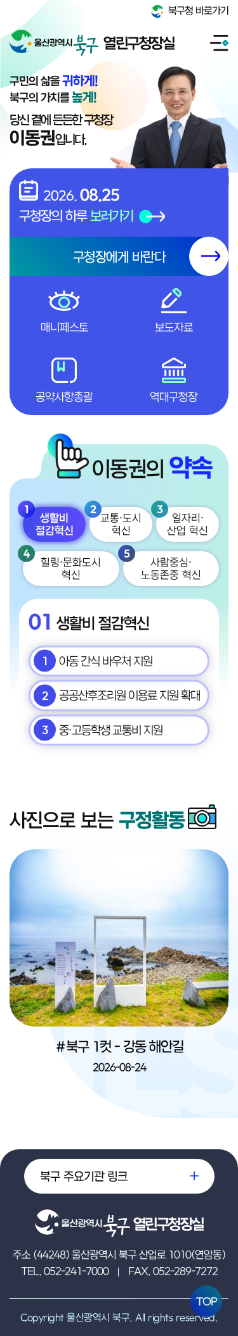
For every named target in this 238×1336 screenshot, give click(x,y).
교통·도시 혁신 (116, 522)
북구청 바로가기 (197, 10)
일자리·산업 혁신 (182, 522)
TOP (206, 1301)
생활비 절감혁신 (48, 522)
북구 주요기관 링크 (84, 1176)
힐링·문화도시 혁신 (62, 566)
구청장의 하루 (76, 215)
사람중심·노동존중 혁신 (162, 566)
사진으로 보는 (97, 819)
